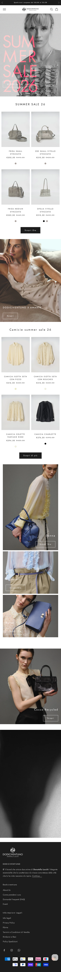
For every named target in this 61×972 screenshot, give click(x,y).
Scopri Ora (30, 230)
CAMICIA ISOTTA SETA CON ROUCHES (45, 378)
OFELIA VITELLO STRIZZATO (45, 210)
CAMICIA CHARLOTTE (45, 434)
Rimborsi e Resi (9, 936)
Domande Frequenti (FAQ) (14, 899)
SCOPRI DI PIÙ (15, 84)
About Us (6, 890)
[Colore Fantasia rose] (45, 389)
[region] (30, 55)
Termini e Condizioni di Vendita (16, 932)
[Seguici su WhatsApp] (19, 950)
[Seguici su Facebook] (4, 950)
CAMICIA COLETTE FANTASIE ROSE (15, 435)
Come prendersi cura (12, 894)
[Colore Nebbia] (15, 163)
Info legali (7, 918)
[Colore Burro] (15, 389)
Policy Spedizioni (10, 941)
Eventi (5, 904)
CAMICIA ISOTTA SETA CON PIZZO (15, 378)
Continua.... (37, 876)
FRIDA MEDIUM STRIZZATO (15, 210)
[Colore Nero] (44, 221)
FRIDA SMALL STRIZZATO (15, 152)
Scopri (10, 316)
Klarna (5, 927)
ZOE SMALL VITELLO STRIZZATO (45, 152)
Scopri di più (30, 455)
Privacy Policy (9, 922)
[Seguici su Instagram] (11, 950)
